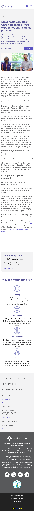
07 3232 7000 (8, 2)
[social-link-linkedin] (26, 474)
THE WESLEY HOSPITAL (13, 390)
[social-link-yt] (20, 474)
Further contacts (6, 403)
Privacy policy (17, 501)
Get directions (6, 418)
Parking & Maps (27, 2)
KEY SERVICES (9, 384)
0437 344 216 (8, 268)
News (4, 16)
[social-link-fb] (7, 474)
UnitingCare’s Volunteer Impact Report (14, 230)
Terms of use (17, 505)
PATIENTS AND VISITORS (13, 378)
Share (29, 48)
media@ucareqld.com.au (14, 259)
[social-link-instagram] (13, 474)
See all (4, 429)
